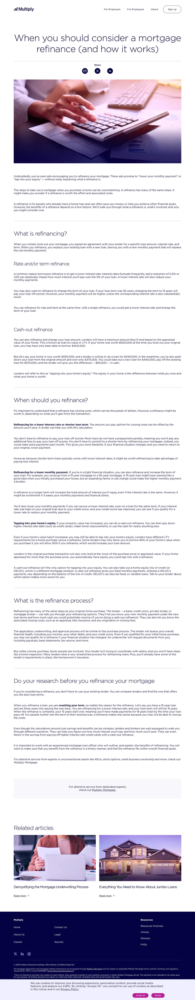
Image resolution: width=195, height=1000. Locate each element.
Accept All (140, 995)
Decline (158, 995)
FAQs (144, 944)
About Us (19, 934)
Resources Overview (152, 925)
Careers (18, 941)
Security (58, 941)
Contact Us (60, 927)
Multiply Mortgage (103, 790)
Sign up (172, 9)
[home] (24, 9)
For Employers (112, 9)
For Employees (135, 9)
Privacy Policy (70, 989)
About (154, 9)
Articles (145, 932)
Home (17, 927)
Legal (57, 934)
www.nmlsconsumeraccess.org (61, 971)
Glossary (145, 938)
